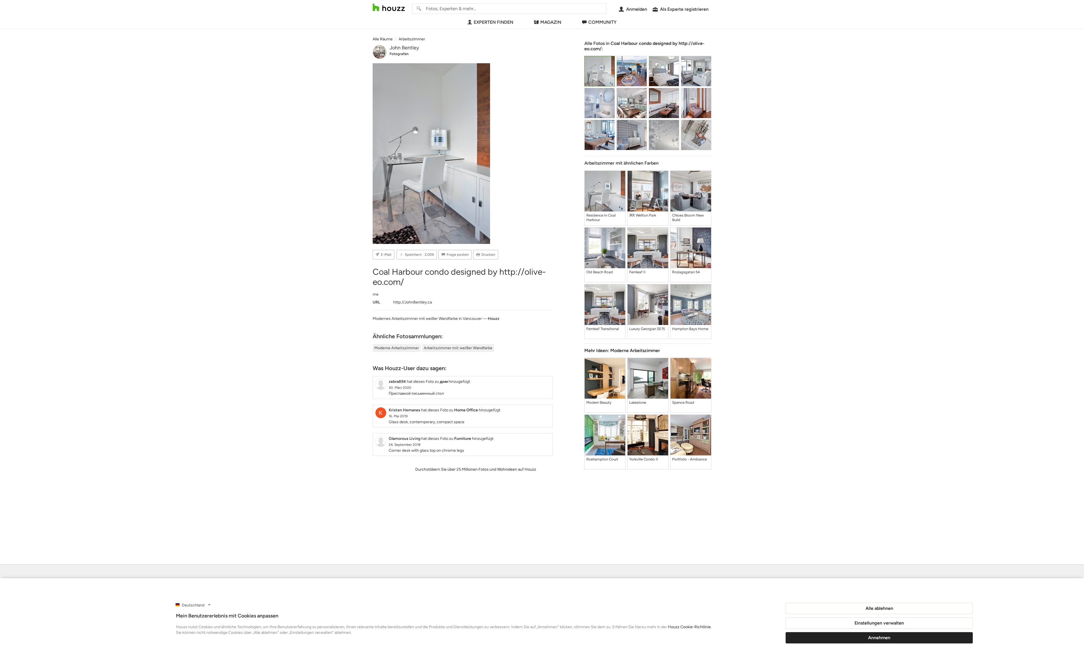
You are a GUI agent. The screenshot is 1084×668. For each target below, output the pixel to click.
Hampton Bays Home (690, 329)
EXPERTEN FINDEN (493, 22)
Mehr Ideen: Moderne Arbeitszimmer (622, 350)
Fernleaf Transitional (602, 329)
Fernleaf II (637, 272)
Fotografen (399, 54)
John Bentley (404, 48)
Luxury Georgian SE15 (647, 329)
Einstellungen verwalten (879, 623)
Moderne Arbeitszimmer (396, 348)
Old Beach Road (599, 272)
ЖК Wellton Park (642, 215)
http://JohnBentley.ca (412, 302)
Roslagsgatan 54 (686, 272)
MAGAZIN (550, 22)
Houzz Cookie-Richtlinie (689, 627)
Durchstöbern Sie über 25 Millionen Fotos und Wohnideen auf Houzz (475, 469)
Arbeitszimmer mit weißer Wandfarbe (458, 348)
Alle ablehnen (879, 608)
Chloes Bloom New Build (688, 217)
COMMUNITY (602, 22)
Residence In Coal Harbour (601, 217)
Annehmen (879, 637)
